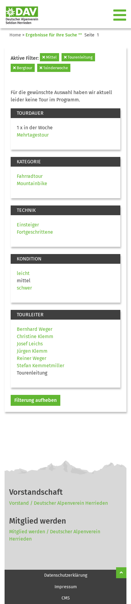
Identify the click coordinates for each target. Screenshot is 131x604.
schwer (24, 288)
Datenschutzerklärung (65, 575)
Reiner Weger (31, 358)
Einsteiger (28, 225)
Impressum (66, 586)
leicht (23, 273)
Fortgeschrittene (35, 232)
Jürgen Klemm (32, 351)
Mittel (51, 57)
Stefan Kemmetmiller (40, 365)
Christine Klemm (35, 336)
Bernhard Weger (34, 329)
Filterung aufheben (35, 400)
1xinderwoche (55, 68)
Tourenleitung (80, 57)
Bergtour (24, 68)
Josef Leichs (30, 344)
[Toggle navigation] (120, 15)
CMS (66, 598)
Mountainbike (32, 183)
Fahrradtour (30, 176)
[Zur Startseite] (19, 15)
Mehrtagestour (33, 135)
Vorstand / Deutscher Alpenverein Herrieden (58, 503)
